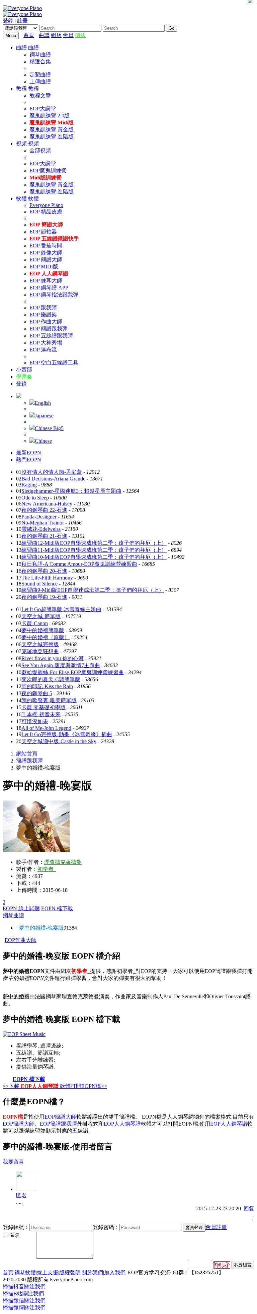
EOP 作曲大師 (45, 321)
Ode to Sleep (35, 497)
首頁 (28, 35)
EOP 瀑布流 (43, 349)
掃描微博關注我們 (24, 1307)
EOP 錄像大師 (45, 252)
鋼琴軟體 (25, 1272)
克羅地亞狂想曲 (40, 651)
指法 (80, 35)
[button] (18, 396)
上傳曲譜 (40, 81)
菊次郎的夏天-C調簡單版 (50, 679)
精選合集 (40, 61)
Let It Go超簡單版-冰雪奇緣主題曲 (61, 609)
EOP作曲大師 (20, 940)
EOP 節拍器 (43, 231)
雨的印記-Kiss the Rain (47, 686)
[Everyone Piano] (22, 8)
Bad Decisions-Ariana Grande (53, 478)
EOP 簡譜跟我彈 (48, 328)
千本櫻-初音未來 (41, 714)
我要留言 (13, 1162)
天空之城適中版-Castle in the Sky (58, 741)
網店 (56, 35)
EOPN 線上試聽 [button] (21, 908)
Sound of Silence (39, 583)
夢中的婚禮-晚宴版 (41, 928)
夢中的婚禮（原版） (45, 637)
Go (171, 28)
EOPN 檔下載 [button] (57, 908)
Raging (29, 484)
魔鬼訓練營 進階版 (51, 136)
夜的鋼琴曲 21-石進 (44, 536)
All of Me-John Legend (46, 728)
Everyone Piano (46, 205)
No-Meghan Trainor (42, 522)
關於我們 (92, 1272)
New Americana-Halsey (46, 503)
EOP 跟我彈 (43, 307)
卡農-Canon (34, 623)
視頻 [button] (22, 143)
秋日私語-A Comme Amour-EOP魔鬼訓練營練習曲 (79, 564)
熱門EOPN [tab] (28, 459)
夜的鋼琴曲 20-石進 (44, 571)
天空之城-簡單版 (41, 616)
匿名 (21, 1195)
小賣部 (24, 369)
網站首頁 (26, 754)
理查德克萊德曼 (63, 862)
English (43, 403)
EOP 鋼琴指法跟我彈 (53, 294)
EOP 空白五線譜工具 (53, 362)
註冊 (22, 20)
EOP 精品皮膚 (45, 211)
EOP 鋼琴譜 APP (48, 287)
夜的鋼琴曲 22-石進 (44, 510)
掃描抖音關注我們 (24, 1286)
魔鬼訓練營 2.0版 (49, 115)
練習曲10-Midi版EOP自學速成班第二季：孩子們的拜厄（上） (94, 557)
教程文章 (40, 95)
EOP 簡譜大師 (45, 259)
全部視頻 (40, 150)
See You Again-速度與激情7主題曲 (60, 665)
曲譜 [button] (22, 47)
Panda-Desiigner (39, 516)
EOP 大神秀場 (45, 342)
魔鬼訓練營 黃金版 (51, 129)
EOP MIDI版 (43, 266)
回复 (249, 1208)
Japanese (44, 415)
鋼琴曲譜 (40, 54)
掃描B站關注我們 (23, 1293)
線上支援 (47, 1272)
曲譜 (44, 35)
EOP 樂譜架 (43, 314)
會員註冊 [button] (216, 1227)
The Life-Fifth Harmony (47, 577)
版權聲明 (70, 1272)
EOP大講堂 (42, 108)
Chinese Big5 (49, 428)
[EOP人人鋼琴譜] (24, 1034)
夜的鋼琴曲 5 (36, 693)
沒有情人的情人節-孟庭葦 (51, 472)
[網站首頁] (37, 35)
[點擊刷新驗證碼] (221, 1265)
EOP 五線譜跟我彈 (51, 335)
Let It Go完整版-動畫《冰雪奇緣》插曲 (66, 734)
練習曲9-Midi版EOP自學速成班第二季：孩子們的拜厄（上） (92, 590)
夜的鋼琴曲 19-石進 (44, 597)
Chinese (43, 441)
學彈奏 (24, 376)
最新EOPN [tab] (28, 452)
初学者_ (46, 869)
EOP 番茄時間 (45, 245)
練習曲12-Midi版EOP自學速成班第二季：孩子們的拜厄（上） (94, 543)
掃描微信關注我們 (24, 1300)
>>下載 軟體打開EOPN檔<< (55, 1086)
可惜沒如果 (34, 721)
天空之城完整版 (40, 644)
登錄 (8, 20)
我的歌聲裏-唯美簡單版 (49, 700)
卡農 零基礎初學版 (43, 707)
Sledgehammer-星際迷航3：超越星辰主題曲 (71, 491)
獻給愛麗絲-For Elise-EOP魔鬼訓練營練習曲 (72, 672)
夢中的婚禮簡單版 (42, 630)
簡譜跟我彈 (29, 761)
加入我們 (114, 1272)
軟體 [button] (22, 198)
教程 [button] (22, 88)
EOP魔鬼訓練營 (48, 170)
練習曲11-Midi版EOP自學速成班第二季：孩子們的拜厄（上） (94, 550)
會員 (68, 35)
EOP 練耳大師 (45, 280)
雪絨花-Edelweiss (41, 529)
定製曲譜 (40, 74)
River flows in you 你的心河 (52, 658)
